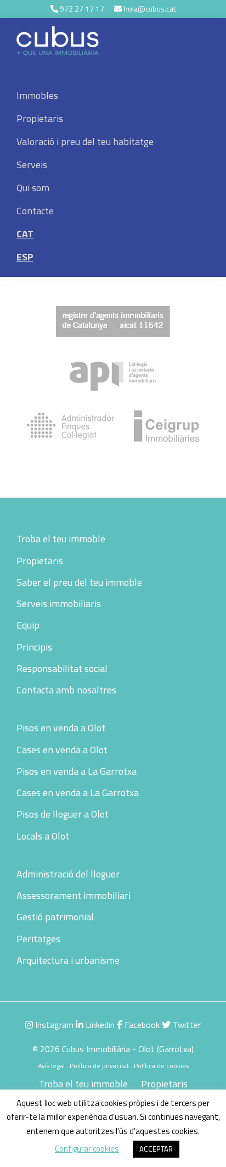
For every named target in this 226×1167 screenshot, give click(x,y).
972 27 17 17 (82, 8)
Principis (34, 647)
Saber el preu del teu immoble (79, 582)
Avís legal (51, 1065)
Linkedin (99, 1024)
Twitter (186, 1024)
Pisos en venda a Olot (60, 727)
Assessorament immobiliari (73, 895)
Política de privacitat (99, 1065)
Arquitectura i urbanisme (68, 960)
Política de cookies (161, 1065)
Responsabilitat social (62, 668)
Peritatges (38, 938)
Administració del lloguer (68, 873)
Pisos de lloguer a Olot (62, 814)
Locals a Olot (42, 836)
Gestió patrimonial (55, 916)
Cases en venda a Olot (62, 749)
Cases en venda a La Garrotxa (77, 792)
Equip (27, 625)
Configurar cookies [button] (87, 1148)
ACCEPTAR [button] (156, 1148)
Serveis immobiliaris (58, 603)
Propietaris (39, 560)
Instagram (53, 1024)
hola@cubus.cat (149, 8)
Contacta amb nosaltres (66, 689)
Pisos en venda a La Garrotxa (76, 771)
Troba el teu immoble (60, 538)
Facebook (141, 1024)
